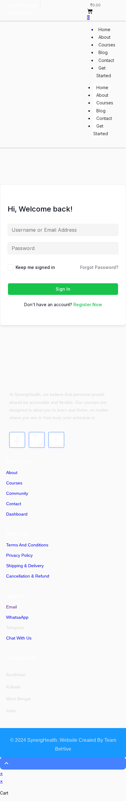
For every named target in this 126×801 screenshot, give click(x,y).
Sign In (63, 289)
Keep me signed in (35, 267)
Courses (106, 44)
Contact (106, 60)
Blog (103, 52)
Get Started (103, 71)
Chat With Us (18, 638)
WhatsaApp (17, 617)
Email (11, 606)
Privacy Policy (19, 555)
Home (104, 29)
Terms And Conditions (27, 544)
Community (17, 493)
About (104, 37)
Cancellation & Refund (27, 576)
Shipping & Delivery (25, 565)
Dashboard (17, 514)
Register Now (87, 304)
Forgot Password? (99, 267)
